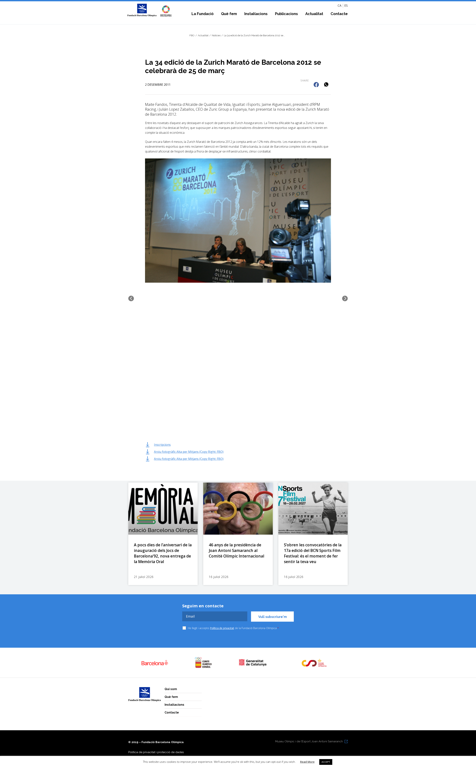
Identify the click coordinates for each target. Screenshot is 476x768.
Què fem (229, 14)
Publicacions (286, 14)
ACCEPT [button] (325, 762)
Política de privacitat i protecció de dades (156, 752)
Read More (307, 762)
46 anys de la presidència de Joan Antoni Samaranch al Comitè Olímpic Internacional (236, 550)
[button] (316, 85)
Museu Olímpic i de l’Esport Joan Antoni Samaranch (309, 741)
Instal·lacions (256, 14)
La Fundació (203, 14)
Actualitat (314, 14)
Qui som (171, 689)
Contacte (339, 14)
